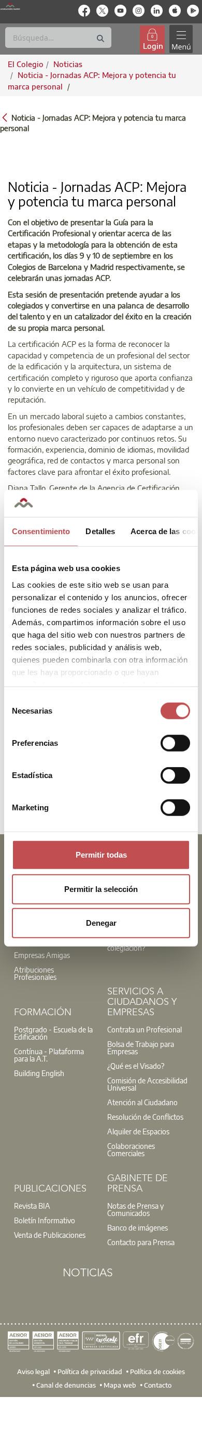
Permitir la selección (101, 888)
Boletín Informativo (44, 1220)
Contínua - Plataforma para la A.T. (49, 1054)
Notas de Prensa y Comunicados (135, 1209)
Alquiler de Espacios (138, 1131)
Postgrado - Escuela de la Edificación (53, 1033)
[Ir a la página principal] (10, 6)
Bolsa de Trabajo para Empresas (140, 1047)
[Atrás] (4, 117)
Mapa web (120, 1385)
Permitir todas (101, 854)
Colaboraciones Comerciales (131, 1149)
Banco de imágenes (137, 1227)
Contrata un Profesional (144, 1029)
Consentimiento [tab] (41, 531)
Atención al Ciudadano (142, 1102)
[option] (54, 966)
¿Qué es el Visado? (135, 1065)
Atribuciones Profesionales (35, 973)
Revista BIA (32, 1205)
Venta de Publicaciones (49, 1234)
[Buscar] (100, 39)
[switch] (175, 743)
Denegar (101, 922)
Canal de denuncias (66, 1385)
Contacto (157, 1385)
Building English (39, 1073)
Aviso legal (33, 1371)
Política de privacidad (89, 1371)
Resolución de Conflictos (145, 1116)
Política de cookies (157, 1371)
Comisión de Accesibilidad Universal (147, 1084)
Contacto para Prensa (141, 1242)
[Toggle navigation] (181, 39)
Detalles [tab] (100, 531)
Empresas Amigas (42, 955)
